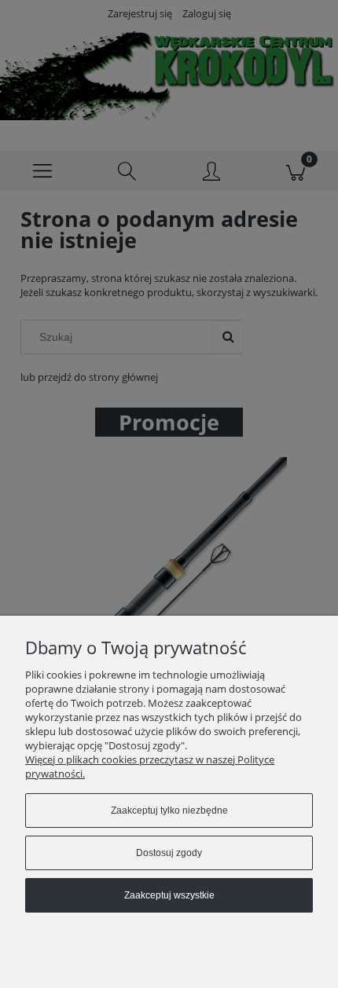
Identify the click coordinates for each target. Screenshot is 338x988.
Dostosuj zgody (169, 852)
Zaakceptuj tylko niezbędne (169, 810)
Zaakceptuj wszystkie (169, 895)
